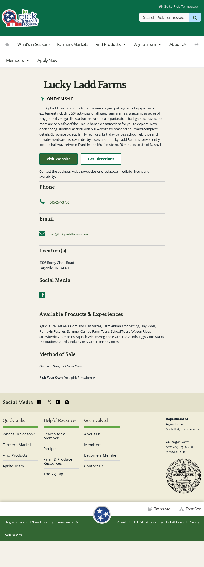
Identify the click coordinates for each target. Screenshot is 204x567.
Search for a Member (54, 436)
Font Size (193, 508)
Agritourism (145, 44)
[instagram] (67, 402)
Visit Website (58, 159)
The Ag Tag (53, 473)
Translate (161, 508)
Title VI (138, 522)
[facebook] (39, 402)
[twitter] (49, 402)
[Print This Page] (196, 44)
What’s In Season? (19, 434)
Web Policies (13, 534)
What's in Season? (33, 44)
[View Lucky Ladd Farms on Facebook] (42, 296)
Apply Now (47, 60)
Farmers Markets (72, 44)
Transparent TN (67, 522)
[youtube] (58, 402)
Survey (195, 522)
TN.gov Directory (41, 522)
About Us (177, 44)
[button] (124, 44)
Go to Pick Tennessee (181, 6)
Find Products (108, 44)
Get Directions (101, 159)
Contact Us (94, 465)
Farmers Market (17, 444)
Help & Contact (176, 522)
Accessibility (154, 522)
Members (15, 60)
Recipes (51, 448)
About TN (123, 522)
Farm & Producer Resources (59, 461)
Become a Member (101, 455)
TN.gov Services (15, 522)
